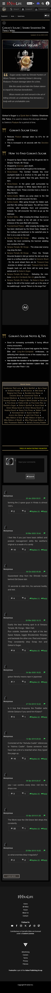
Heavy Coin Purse (26, 410)
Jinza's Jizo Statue (16, 415)
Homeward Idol (18, 412)
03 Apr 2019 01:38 (33, 815)
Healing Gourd (10, 410)
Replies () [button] (35, 511)
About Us (25, 913)
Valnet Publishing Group (33, 970)
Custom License (28, 933)
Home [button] (15, 9)
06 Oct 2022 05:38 (33, 571)
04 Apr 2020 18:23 (33, 672)
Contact (25, 916)
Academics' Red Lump (12, 388)
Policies (25, 964)
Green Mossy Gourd (14, 408)
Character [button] (42, 9)
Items (12, 16)
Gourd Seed (39, 405)
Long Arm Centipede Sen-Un (22, 277)
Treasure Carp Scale (40, 265)
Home (26, 904)
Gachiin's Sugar (9, 405)
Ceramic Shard (42, 259)
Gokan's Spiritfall (25, 405)
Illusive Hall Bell (33, 412)
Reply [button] (45, 511)
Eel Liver (43, 400)
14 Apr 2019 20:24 (33, 739)
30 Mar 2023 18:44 (33, 533)
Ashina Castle (12, 196)
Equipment (4, 16)
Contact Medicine (10, 398)
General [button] (28, 9)
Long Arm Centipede (25, 351)
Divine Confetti (25, 398)
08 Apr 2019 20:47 (33, 780)
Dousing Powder (9, 400)
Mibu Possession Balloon (14, 422)
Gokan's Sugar (24, 271)
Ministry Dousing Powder (36, 422)
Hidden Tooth (41, 410)
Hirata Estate (12, 172)
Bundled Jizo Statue (33, 393)
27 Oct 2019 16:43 (33, 704)
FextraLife (12, 970)
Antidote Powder (14, 390)
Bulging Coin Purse (14, 393)
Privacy (25, 961)
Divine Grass (39, 398)
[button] (30, 3)
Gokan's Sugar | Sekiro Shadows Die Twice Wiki (23, 29)
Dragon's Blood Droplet (28, 400)
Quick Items (21, 16)
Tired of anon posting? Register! (33, 448)
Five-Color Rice (37, 403)
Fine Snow (11, 403)
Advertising (25, 952)
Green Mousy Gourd (33, 408)
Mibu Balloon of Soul (14, 417)
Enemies (20, 166)
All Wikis (25, 907)
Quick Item (25, 115)
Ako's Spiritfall (29, 388)
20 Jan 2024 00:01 (33, 498)
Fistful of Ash (23, 403)
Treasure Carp (42, 262)
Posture (15, 122)
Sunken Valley (12, 217)
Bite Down (39, 390)
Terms (25, 958)
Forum (25, 910)
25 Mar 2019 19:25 (33, 850)
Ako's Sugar (42, 388)
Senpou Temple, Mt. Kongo (18, 238)
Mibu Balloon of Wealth (13, 420)
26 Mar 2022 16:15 (33, 620)
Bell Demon (27, 390)
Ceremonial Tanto (31, 395)
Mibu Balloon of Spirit (33, 417)
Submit (31, 476)
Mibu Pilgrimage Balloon (34, 420)
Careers (25, 955)
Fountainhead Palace (15, 226)
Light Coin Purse (32, 415)
